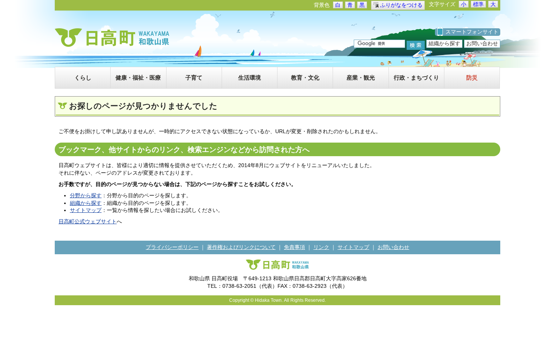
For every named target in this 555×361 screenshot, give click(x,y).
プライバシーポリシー (172, 247)
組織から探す (444, 43)
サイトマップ (86, 210)
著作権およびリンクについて (241, 247)
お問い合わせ (482, 43)
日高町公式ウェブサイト (88, 221)
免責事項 (294, 247)
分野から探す (86, 195)
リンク (321, 247)
